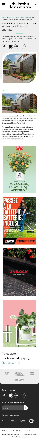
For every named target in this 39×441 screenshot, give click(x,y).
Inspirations (12, 17)
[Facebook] (4, 46)
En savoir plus (8, 363)
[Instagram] (10, 46)
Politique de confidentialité (11, 435)
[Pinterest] (23, 46)
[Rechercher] (36, 5)
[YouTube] (16, 46)
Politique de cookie (30, 435)
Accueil (4, 17)
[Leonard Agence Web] (24, 436)
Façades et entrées (24, 17)
